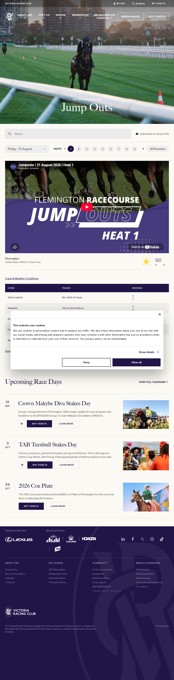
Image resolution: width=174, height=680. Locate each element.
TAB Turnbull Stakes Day (48, 444)
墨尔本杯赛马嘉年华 (101, 586)
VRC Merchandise (57, 569)
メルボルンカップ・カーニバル (106, 590)
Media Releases (143, 569)
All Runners (158, 149)
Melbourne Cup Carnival (105, 16)
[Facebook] (133, 539)
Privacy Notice (162, 625)
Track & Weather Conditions (22, 278)
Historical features (57, 578)
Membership (80, 15)
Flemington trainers (57, 582)
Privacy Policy (11, 569)
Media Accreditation (145, 573)
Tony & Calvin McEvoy (73, 308)
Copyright (9, 578)
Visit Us (44, 15)
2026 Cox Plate (36, 486)
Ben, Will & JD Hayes (72, 297)
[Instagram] (152, 539)
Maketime (13, 308)
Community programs (102, 569)
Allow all (136, 362)
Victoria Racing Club (18, 3)
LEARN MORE (66, 423)
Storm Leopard (15, 297)
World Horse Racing (101, 578)
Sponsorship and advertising (149, 582)
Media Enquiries (143, 578)
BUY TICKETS (157, 16)
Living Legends (99, 582)
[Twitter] (142, 539)
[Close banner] (160, 314)
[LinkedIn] (123, 539)
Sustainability (98, 573)
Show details (146, 352)
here (123, 338)
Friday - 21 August (20, 149)
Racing (61, 15)
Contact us (10, 582)
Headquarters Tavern (58, 573)
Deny (86, 362)
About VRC (24, 15)
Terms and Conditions (15, 573)
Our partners (141, 586)
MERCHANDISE (130, 16)
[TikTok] (162, 539)
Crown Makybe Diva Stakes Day (54, 403)
